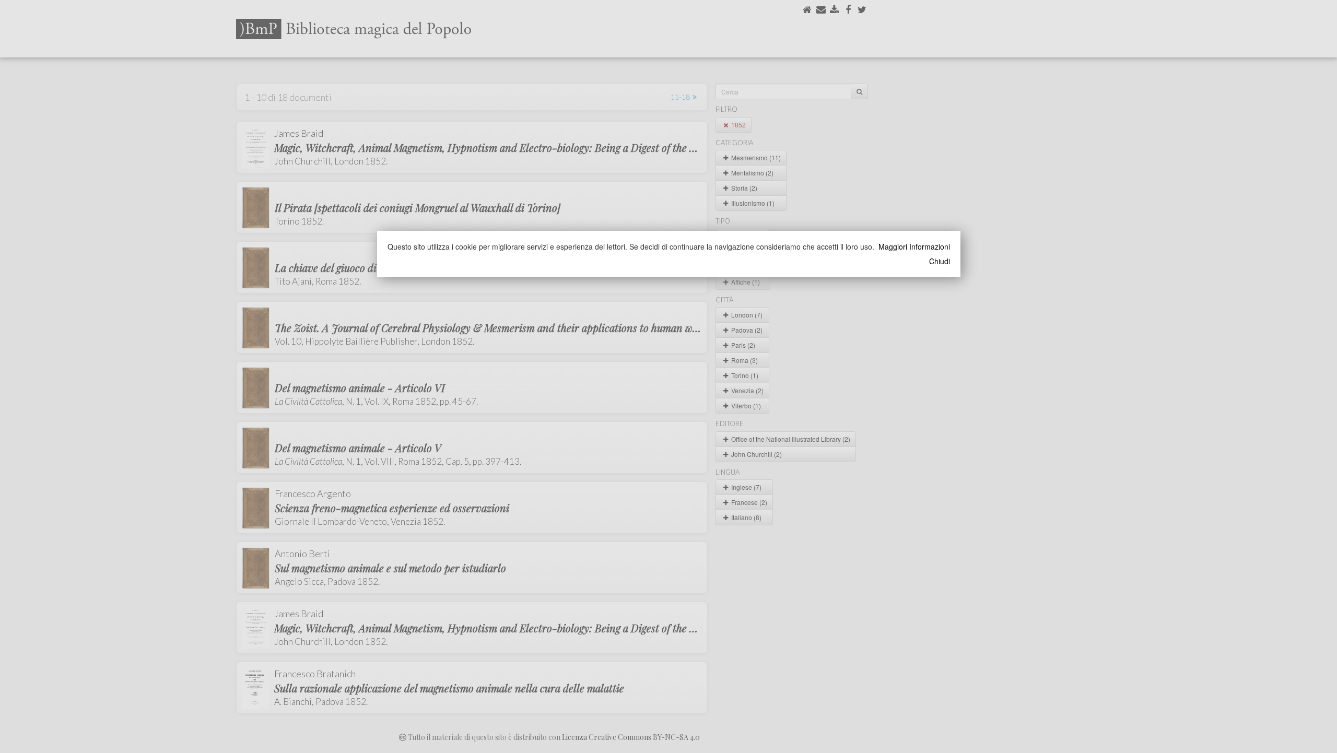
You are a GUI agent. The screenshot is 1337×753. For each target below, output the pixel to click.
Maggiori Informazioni (914, 246)
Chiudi (939, 261)
